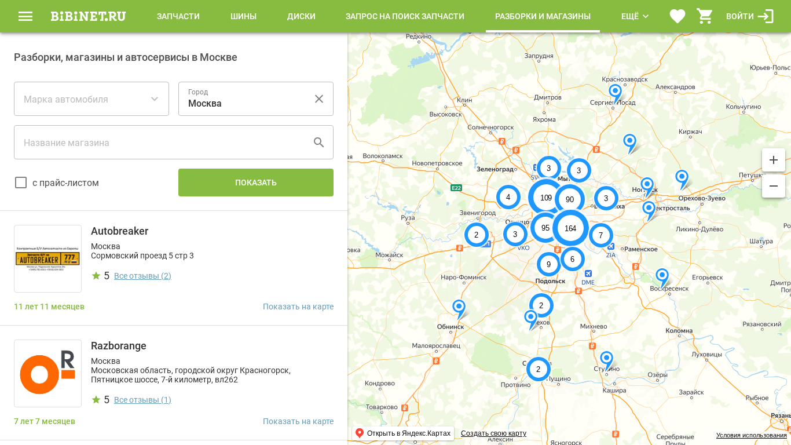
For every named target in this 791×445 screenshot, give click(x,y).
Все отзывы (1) (142, 399)
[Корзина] (705, 16)
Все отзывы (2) (142, 275)
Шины (243, 16)
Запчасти (178, 16)
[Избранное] (677, 16)
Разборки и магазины (543, 16)
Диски (301, 16)
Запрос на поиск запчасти (405, 16)
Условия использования (751, 435)
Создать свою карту (493, 433)
